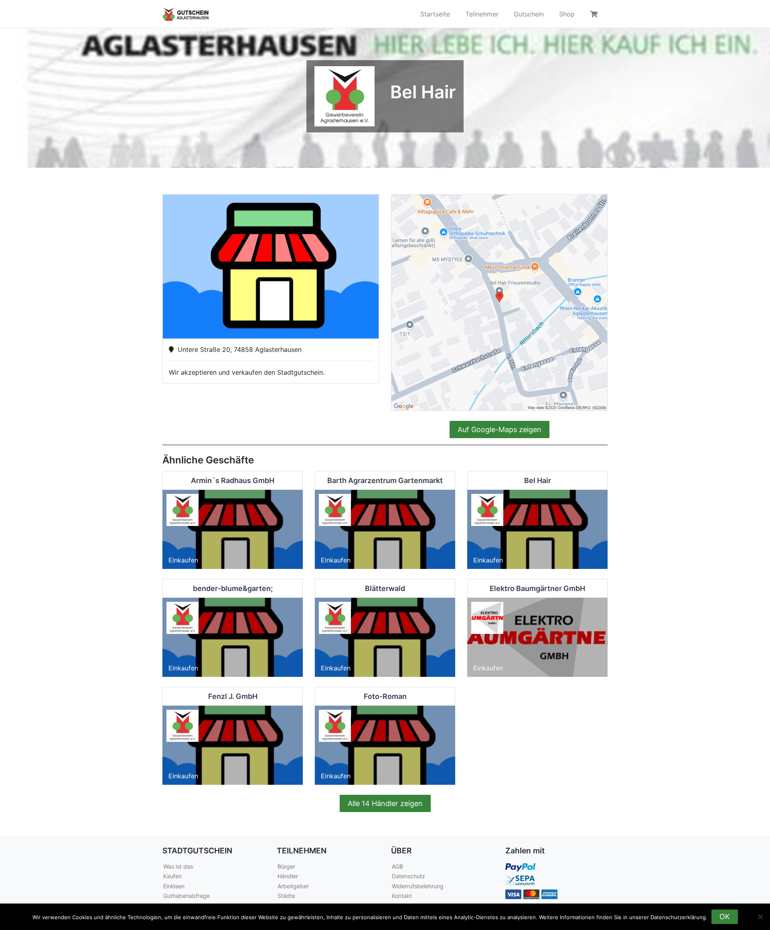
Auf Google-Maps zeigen (499, 429)
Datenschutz (408, 876)
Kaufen (172, 876)
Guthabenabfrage (186, 895)
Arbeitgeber (293, 886)
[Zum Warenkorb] (595, 14)
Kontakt (402, 895)
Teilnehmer (482, 14)
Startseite (435, 14)
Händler (288, 876)
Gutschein (529, 14)
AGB (397, 866)
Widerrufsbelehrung (418, 886)
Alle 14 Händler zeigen (385, 803)
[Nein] (760, 917)
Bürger (286, 866)
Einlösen (173, 886)
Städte (286, 895)
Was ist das (178, 866)
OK (724, 916)
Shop (567, 14)
